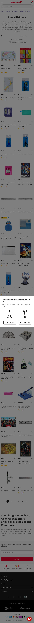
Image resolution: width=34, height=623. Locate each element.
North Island (9, 322)
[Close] (32, 297)
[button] (29, 619)
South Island (25, 322)
